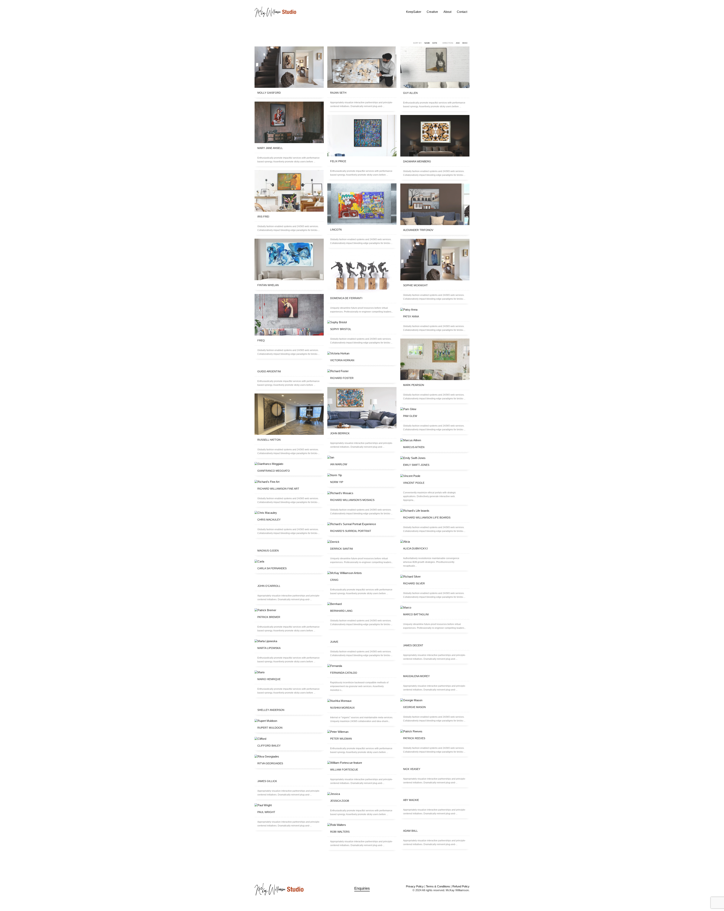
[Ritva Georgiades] (289, 756)
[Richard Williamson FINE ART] (289, 482)
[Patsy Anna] (434, 310)
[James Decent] (434, 638)
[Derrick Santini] (362, 542)
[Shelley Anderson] (289, 703)
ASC (458, 43)
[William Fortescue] (362, 763)
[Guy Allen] (434, 67)
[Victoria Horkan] (362, 353)
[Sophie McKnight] (434, 259)
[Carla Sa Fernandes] (289, 561)
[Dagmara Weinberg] (434, 136)
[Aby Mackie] (434, 793)
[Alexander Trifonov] (434, 204)
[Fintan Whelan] (289, 259)
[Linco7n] (362, 204)
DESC (465, 43)
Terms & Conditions (438, 886)
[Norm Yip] (362, 475)
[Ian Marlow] (362, 457)
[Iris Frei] (289, 191)
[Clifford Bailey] (289, 739)
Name (427, 43)
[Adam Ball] (434, 824)
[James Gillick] (289, 774)
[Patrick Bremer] (289, 610)
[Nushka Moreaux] (362, 701)
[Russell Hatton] (289, 414)
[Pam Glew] (434, 409)
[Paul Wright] (289, 805)
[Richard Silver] (434, 577)
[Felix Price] (362, 135)
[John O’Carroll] (289, 579)
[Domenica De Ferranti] (362, 272)
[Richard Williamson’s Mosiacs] (362, 493)
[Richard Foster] (362, 371)
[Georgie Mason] (434, 700)
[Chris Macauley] (289, 513)
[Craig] (362, 573)
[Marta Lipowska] (289, 641)
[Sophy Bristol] (362, 322)
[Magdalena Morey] (434, 669)
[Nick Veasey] (434, 762)
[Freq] (289, 315)
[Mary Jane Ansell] (289, 122)
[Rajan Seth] (362, 67)
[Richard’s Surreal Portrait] (362, 524)
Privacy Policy (415, 886)
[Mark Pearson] (434, 359)
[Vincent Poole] (434, 476)
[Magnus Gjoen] (289, 544)
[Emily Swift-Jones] (434, 458)
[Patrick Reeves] (434, 731)
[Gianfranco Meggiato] (289, 464)
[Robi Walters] (362, 825)
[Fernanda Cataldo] (362, 666)
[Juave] (362, 635)
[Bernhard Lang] (362, 604)
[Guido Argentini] (289, 364)
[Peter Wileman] (362, 732)
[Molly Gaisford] (289, 67)
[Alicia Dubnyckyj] (434, 542)
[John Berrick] (362, 407)
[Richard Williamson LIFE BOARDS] (434, 511)
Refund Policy (460, 886)
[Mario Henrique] (289, 672)
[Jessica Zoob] (362, 794)
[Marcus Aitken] (434, 440)
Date (434, 43)
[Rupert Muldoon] (289, 721)
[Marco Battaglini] (434, 607)
